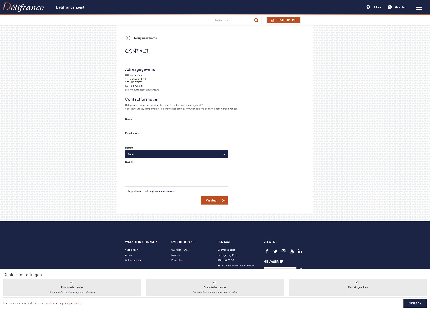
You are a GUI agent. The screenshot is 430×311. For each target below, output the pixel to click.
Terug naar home (145, 38)
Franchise (176, 260)
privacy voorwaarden (163, 190)
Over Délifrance (180, 249)
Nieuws (175, 255)
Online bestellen (134, 260)
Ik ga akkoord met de (151, 190)
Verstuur (212, 200)
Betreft (129, 147)
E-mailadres (132, 133)
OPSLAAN (415, 303)
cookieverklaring (49, 303)
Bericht (129, 162)
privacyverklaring (71, 303)
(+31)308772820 (134, 85)
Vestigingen (131, 249)
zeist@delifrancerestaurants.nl (142, 89)
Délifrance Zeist (226, 249)
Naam (128, 118)
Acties (128, 255)
